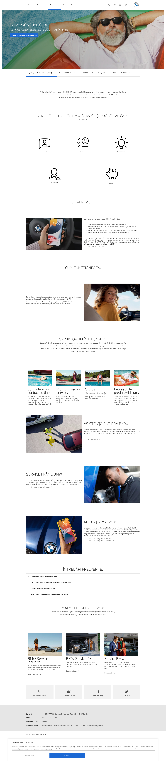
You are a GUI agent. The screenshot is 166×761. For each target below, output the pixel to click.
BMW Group (30, 718)
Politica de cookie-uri (74, 726)
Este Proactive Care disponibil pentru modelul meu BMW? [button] (49, 594)
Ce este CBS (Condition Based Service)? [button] (43, 588)
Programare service (39, 696)
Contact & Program (114, 5)
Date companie (47, 726)
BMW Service (83, 714)
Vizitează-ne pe (32, 722)
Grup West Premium (136, 4)
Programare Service (125, 5)
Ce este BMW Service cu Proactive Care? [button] (44, 576)
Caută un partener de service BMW (24, 35)
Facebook (45, 722)
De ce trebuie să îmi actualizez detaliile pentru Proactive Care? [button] (51, 582)
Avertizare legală (60, 726)
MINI (55, 718)
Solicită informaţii (97, 696)
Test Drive (120, 5)
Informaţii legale (32, 726)
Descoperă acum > (72, 671)
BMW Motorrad (47, 718)
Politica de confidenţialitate (93, 726)
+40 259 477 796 (109, 5)
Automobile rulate (69, 696)
